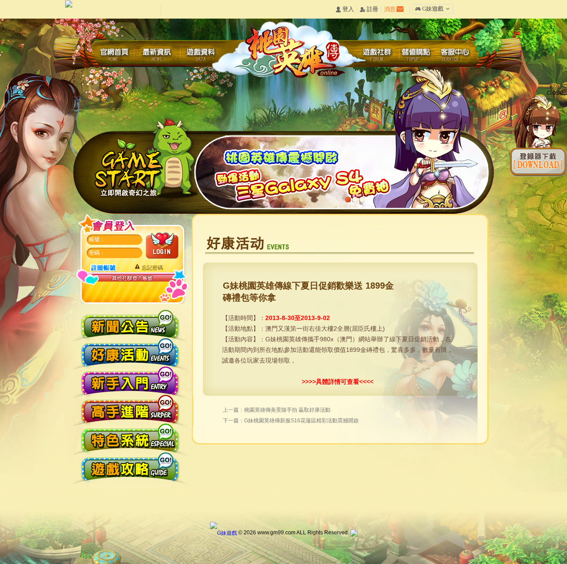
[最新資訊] (157, 54)
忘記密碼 (152, 268)
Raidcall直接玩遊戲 (94, 292)
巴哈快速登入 (131, 292)
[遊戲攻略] (130, 466)
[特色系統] (130, 437)
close (555, 92)
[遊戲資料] (201, 54)
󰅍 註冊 (369, 9)
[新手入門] (130, 380)
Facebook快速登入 (113, 292)
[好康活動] (130, 351)
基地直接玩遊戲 (149, 292)
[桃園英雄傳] (287, 48)
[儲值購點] (417, 54)
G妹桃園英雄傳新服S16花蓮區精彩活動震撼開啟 (301, 420)
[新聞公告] (130, 322)
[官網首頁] (117, 54)
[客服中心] (456, 54)
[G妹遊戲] (223, 532)
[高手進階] (130, 408)
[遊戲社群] (377, 54)
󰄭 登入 (344, 9)
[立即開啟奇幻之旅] (146, 159)
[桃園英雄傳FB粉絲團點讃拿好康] (344, 211)
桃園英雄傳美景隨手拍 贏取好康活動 (287, 410)
